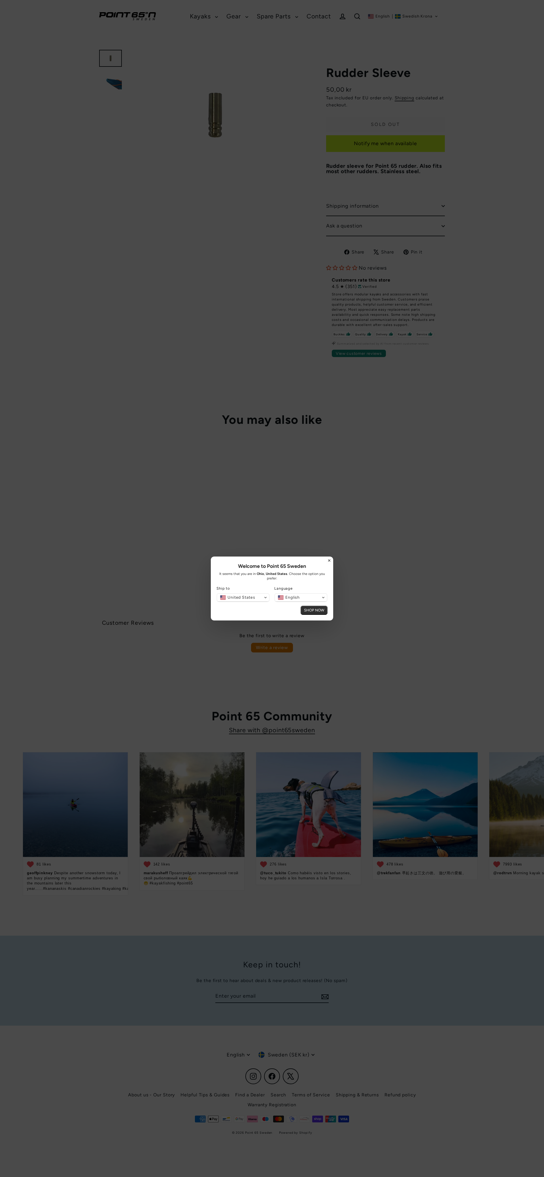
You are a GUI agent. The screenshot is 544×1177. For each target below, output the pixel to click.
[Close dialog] (329, 560)
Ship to (223, 588)
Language (283, 588)
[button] (243, 597)
